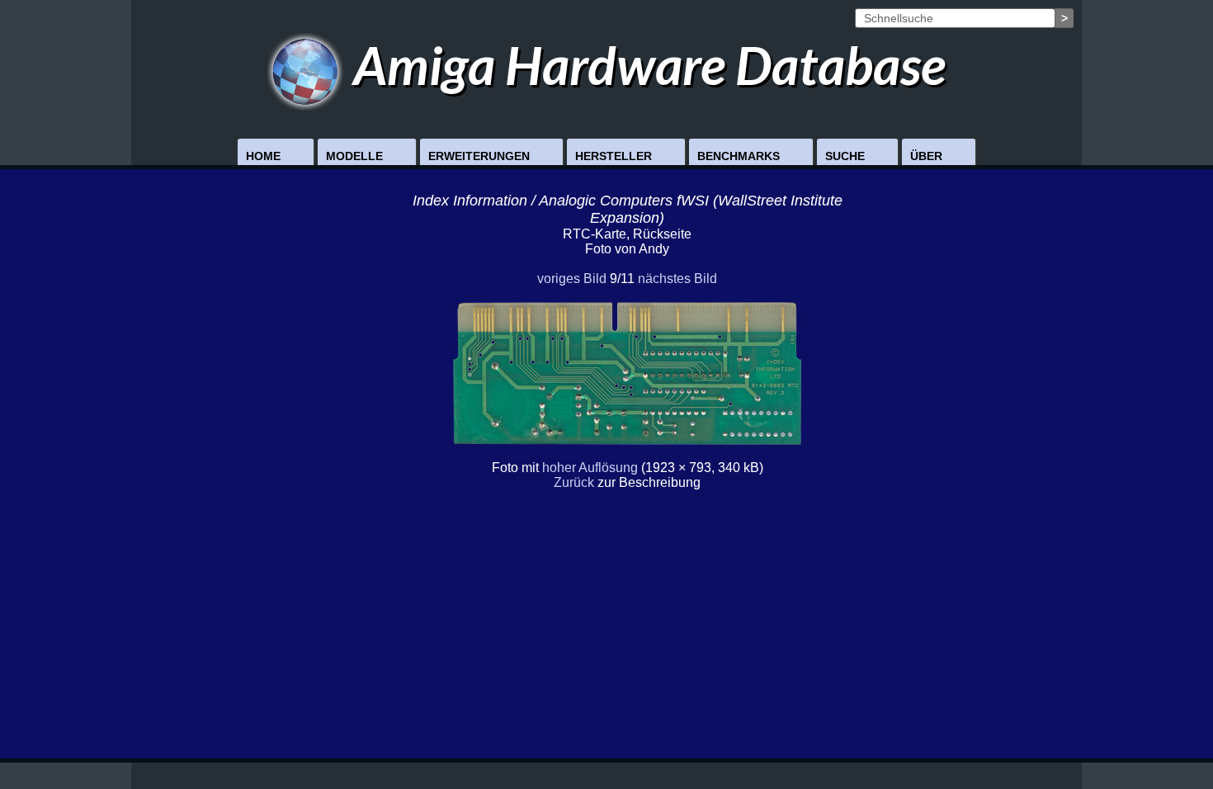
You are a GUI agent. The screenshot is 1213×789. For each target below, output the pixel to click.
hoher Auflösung (590, 468)
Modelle (354, 156)
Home (263, 156)
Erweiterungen (479, 156)
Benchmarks (738, 156)
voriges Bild (571, 279)
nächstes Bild (677, 279)
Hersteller (613, 156)
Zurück (574, 482)
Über (926, 156)
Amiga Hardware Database (644, 65)
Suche (845, 156)
